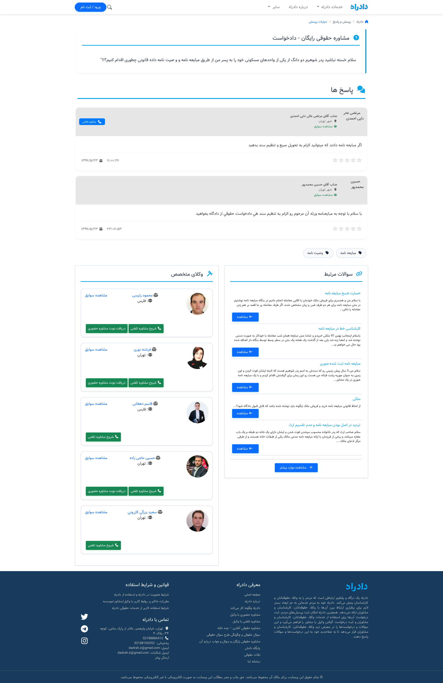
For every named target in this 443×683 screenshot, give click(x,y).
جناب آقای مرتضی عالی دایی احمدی (313, 116)
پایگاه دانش (252, 648)
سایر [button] (275, 7)
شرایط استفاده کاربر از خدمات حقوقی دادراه (140, 608)
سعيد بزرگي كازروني (142, 512)
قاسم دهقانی (142, 404)
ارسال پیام (162, 657)
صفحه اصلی (252, 594)
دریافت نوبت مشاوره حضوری (107, 328)
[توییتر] (84, 617)
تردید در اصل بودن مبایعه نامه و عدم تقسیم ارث (324, 425)
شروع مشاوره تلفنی (144, 328)
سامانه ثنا (254, 661)
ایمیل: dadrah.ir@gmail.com (149, 647)
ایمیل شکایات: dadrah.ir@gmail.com (143, 652)
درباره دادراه (298, 7)
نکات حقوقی (252, 654)
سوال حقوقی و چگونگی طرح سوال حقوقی (233, 634)
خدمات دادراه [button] (331, 7)
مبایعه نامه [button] (348, 253)
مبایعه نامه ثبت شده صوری (340, 364)
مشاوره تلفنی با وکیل (246, 621)
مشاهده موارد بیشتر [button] (293, 467)
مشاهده (243, 316)
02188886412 (153, 638)
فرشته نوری (142, 349)
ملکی (356, 399)
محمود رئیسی (142, 295)
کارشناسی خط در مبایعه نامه (339, 328)
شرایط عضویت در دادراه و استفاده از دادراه (141, 594)
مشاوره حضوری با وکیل (245, 614)
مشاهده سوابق (324, 126)
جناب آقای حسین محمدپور (319, 184)
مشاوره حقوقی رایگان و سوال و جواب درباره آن (229, 641)
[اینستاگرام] (84, 641)
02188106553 (144, 643)
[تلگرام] (84, 629)
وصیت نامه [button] (315, 253)
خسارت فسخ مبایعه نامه (342, 293)
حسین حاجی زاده (142, 458)
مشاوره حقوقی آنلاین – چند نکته (238, 628)
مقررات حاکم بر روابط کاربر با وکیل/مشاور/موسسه (136, 601)
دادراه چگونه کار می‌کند (245, 608)
